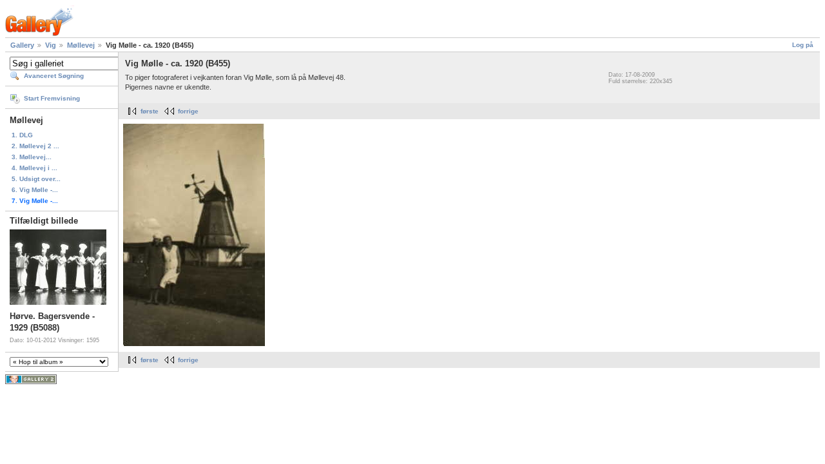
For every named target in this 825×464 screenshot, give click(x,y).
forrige (188, 111)
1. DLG (22, 135)
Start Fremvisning (52, 98)
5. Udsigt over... (36, 178)
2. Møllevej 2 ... (35, 146)
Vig (50, 45)
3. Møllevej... (32, 156)
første (150, 111)
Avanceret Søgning (54, 75)
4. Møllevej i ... (34, 167)
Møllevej (81, 45)
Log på (802, 44)
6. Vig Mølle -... (35, 189)
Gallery (22, 45)
